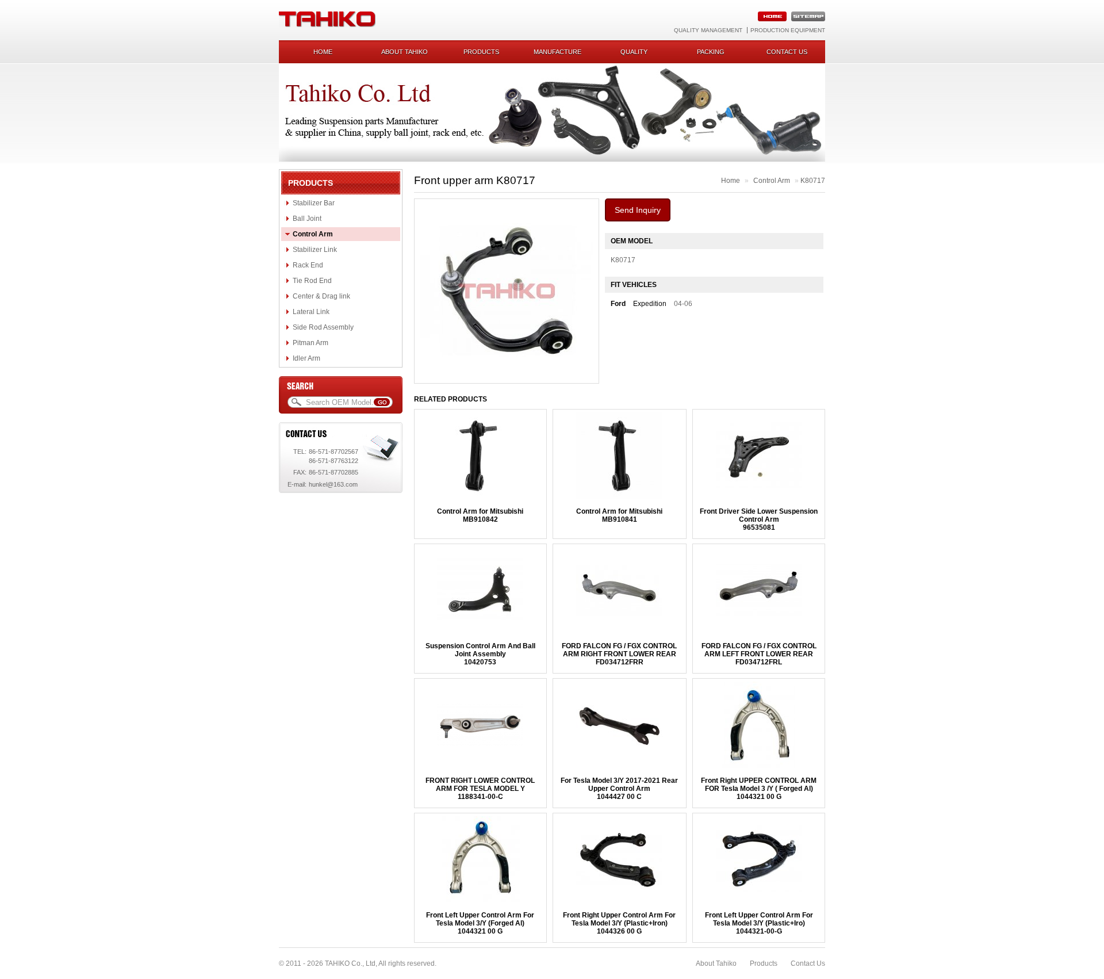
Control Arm (313, 234)
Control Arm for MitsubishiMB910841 (619, 515)
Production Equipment (787, 30)
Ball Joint (307, 219)
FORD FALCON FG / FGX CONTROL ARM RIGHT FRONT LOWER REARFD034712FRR (619, 654)
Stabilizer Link (315, 250)
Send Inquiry (638, 210)
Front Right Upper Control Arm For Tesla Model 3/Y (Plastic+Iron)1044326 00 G (619, 923)
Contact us (786, 51)
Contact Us (808, 963)
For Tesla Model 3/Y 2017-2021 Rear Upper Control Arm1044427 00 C (619, 789)
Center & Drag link (321, 296)
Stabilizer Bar (314, 203)
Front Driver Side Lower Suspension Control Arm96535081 (759, 519)
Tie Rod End (312, 281)
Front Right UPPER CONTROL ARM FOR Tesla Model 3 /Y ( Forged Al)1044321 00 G (758, 789)
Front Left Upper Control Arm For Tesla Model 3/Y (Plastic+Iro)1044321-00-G (759, 923)
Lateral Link (311, 312)
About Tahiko (404, 51)
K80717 (812, 181)
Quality (633, 51)
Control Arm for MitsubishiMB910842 (480, 515)
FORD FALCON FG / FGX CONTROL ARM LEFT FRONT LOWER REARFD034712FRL (759, 654)
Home (322, 51)
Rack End (308, 265)
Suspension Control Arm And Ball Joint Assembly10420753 (480, 654)
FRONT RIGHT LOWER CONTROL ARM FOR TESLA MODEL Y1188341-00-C (480, 789)
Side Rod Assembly (323, 327)
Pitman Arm (310, 343)
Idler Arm (306, 358)
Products (481, 51)
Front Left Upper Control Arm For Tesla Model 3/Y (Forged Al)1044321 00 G (480, 923)
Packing (710, 51)
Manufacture (557, 51)
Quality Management (708, 30)
